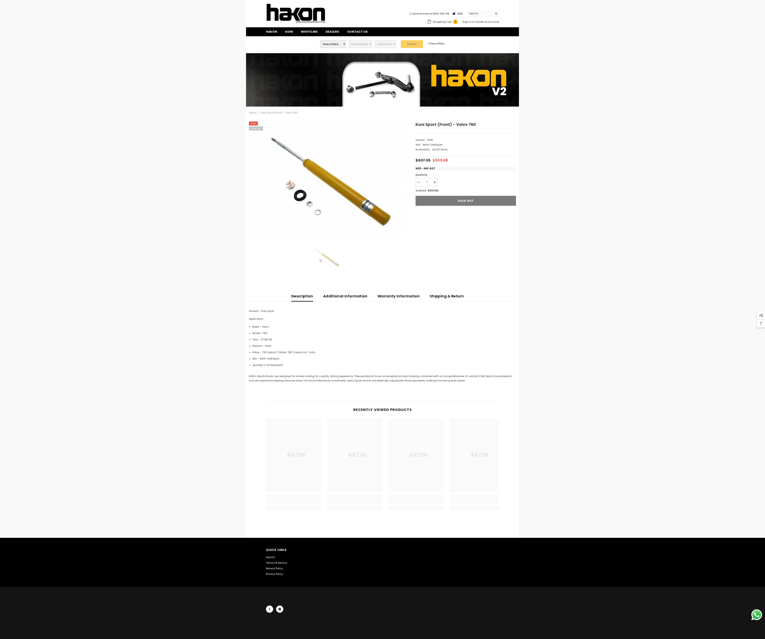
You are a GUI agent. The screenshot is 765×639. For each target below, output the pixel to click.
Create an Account (487, 22)
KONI (430, 140)
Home (252, 112)
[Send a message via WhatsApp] (756, 615)
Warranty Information (399, 296)
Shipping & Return (447, 296)
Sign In (467, 22)
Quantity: (422, 174)
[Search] (483, 14)
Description (302, 296)
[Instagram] (279, 609)
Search (412, 44)
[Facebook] (269, 609)
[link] (382, 80)
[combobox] (480, 14)
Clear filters (436, 43)
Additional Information (345, 296)
